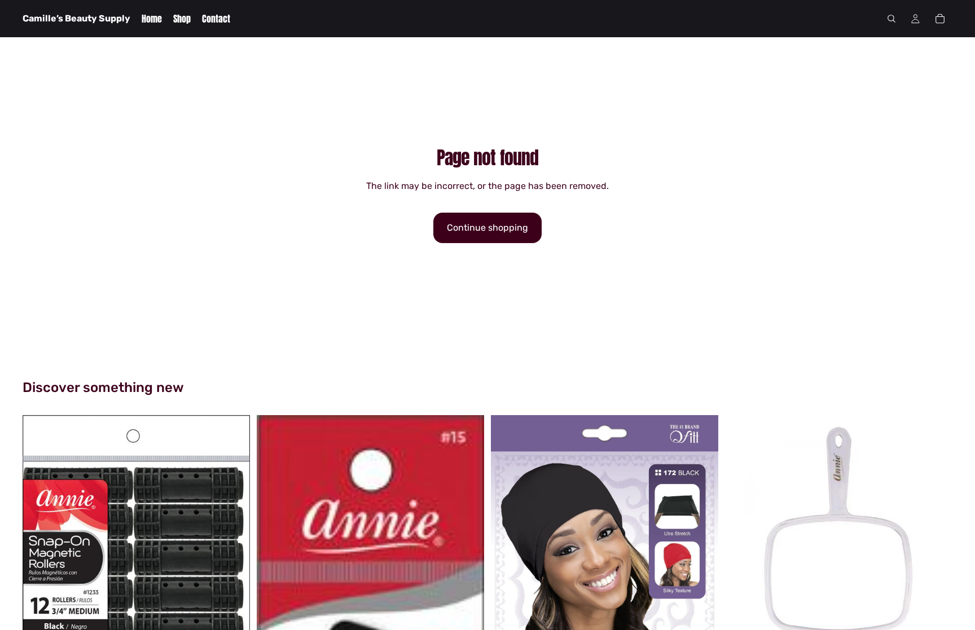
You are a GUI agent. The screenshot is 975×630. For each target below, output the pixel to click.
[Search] (891, 18)
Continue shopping (487, 227)
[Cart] (940, 18)
